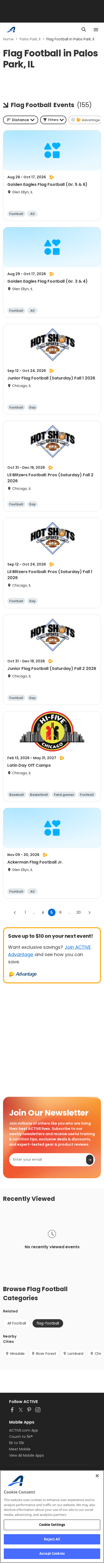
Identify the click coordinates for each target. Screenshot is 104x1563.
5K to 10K (16, 1442)
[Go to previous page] (15, 912)
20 (78, 912)
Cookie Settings (52, 1524)
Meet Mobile (20, 1449)
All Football (16, 1323)
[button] (53, 120)
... (34, 912)
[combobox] (20, 120)
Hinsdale (17, 1353)
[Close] (97, 1475)
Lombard (75, 1353)
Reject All (52, 1539)
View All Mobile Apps (26, 1455)
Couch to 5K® (21, 1436)
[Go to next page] (89, 912)
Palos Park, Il (30, 39)
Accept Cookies (52, 1553)
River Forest (46, 1353)
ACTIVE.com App (23, 1430)
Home (8, 39)
